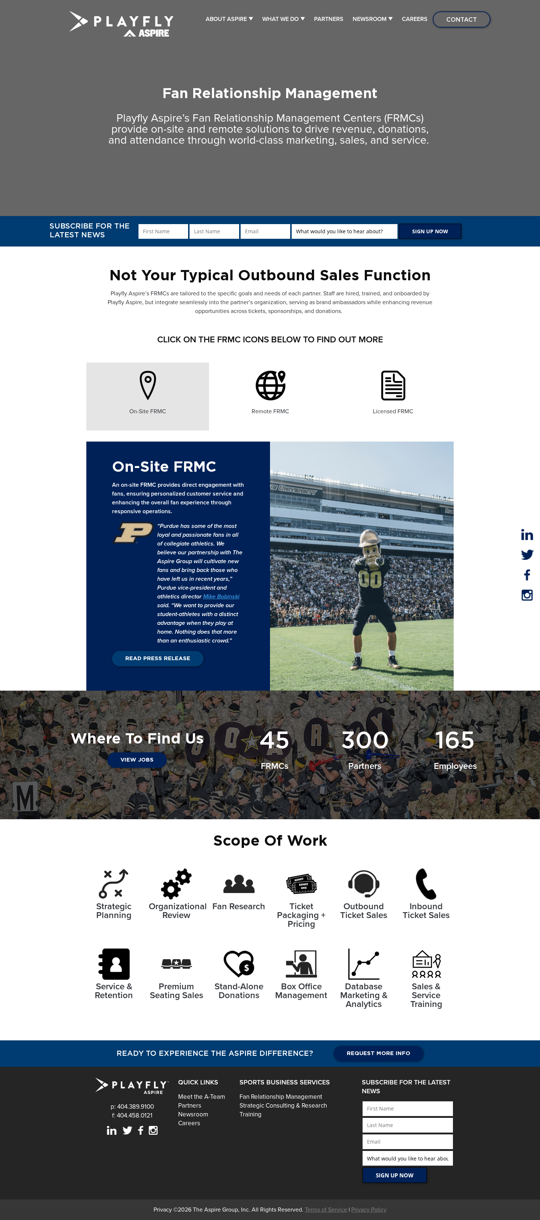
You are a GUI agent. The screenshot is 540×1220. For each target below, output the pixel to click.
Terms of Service (326, 1209)
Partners (328, 19)
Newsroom (369, 19)
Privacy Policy (368, 1209)
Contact (461, 19)
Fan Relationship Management (281, 1097)
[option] (147, 397)
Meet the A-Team (201, 1097)
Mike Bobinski (221, 596)
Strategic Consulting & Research (283, 1105)
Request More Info (378, 1053)
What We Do (280, 19)
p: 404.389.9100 (132, 1107)
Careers (415, 19)
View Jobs (137, 760)
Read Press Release (157, 658)
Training (251, 1114)
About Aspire (226, 19)
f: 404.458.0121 (132, 1115)
